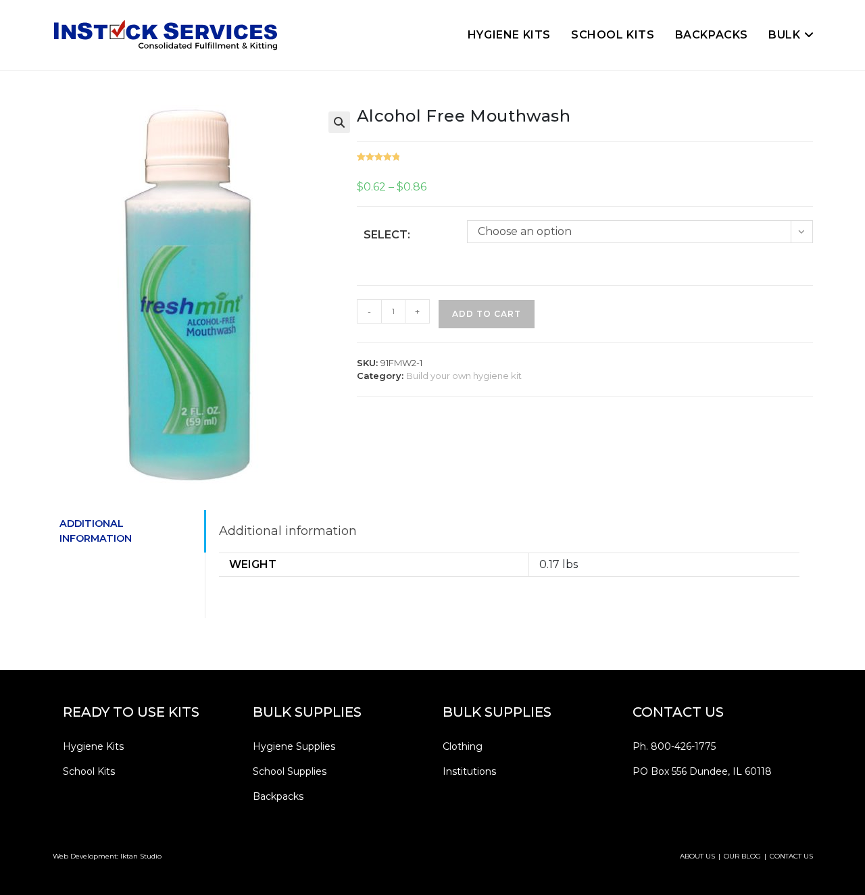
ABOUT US (697, 856)
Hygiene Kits (93, 746)
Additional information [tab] (95, 530)
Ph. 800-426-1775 (674, 746)
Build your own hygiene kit (464, 375)
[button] (339, 122)
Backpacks (278, 796)
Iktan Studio (141, 856)
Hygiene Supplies (294, 746)
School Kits (89, 771)
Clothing (463, 746)
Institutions (469, 771)
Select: (387, 234)
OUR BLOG (742, 856)
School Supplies (289, 771)
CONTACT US (791, 856)
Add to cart (486, 314)
